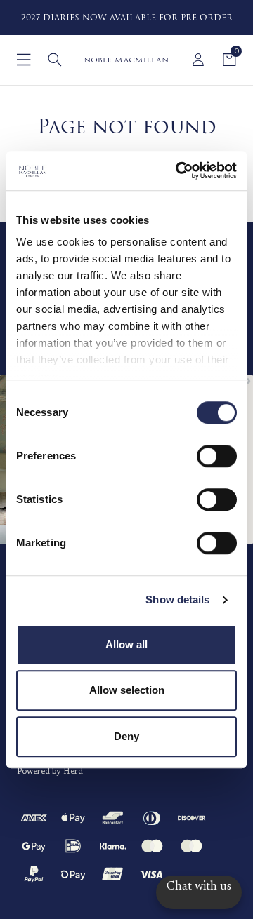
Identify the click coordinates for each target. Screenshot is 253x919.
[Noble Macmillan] (126, 60)
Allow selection (126, 690)
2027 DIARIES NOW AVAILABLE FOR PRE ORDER (127, 18)
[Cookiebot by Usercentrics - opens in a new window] (178, 170)
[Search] (55, 60)
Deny (126, 736)
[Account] (198, 59)
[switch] (217, 456)
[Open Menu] (24, 60)
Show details (177, 599)
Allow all (126, 644)
